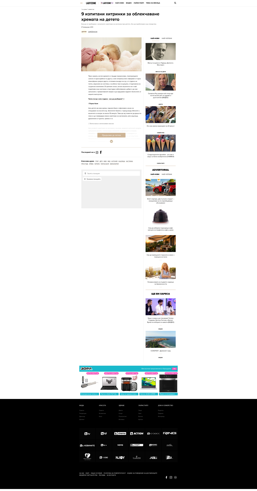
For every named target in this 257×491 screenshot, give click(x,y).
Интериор (161, 416)
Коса (100, 416)
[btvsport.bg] (137, 445)
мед (109, 161)
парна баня (105, 164)
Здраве (121, 405)
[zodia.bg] (170, 445)
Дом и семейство (165, 405)
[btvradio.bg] (104, 456)
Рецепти (160, 410)
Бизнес (140, 416)
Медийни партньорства (88, 475)
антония (114, 161)
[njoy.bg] (120, 456)
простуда (84, 164)
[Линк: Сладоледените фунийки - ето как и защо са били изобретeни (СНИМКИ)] (161, 150)
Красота (102, 405)
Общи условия (96, 473)
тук (174, 369)
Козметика (102, 413)
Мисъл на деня (161, 71)
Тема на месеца (153, 3)
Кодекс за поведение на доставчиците (142, 473)
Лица (140, 410)
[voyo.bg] (120, 445)
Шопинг (81, 419)
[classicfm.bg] (137, 456)
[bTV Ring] (170, 433)
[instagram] (171, 477)
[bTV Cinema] (120, 433)
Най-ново (119, 3)
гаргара (97, 164)
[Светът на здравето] (87, 456)
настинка (129, 161)
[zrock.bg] (170, 456)
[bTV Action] (137, 433)
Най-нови (155, 38)
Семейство (91, 9)
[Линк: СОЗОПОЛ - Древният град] (161, 345)
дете (101, 161)
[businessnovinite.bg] (153, 445)
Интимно (121, 419)
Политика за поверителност (115, 473)
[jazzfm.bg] (153, 456)
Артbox (140, 419)
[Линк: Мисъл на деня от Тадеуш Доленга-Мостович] (161, 58)
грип (97, 161)
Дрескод (82, 416)
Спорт (121, 413)
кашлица (121, 161)
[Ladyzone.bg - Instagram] (97, 152)
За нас (81, 473)
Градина (160, 413)
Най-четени (167, 38)
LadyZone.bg (92, 32)
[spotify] (175, 477)
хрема (91, 164)
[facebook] (166, 477)
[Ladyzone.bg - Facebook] (100, 157)
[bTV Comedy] (104, 433)
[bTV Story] (153, 433)
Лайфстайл (139, 3)
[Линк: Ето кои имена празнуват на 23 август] (161, 120)
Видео (129, 3)
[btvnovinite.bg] (87, 445)
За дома (84, 9)
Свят (139, 413)
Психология (122, 416)
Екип (87, 473)
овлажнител (114, 164)
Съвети (81, 410)
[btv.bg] (87, 433)
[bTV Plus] (104, 445)
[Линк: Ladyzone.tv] (107, 3)
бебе (105, 161)
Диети (161, 104)
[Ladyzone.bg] (93, 3)
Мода (81, 405)
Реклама (102, 475)
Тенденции (82, 413)
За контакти (111, 475)
